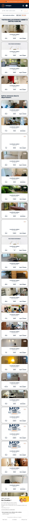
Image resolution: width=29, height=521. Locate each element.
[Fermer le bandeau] (27, 1)
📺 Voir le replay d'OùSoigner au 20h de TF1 (14, 1)
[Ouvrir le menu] (23, 6)
